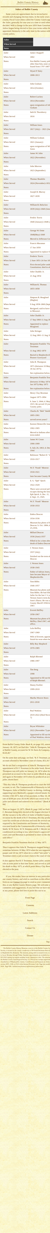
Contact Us (18, 882)
